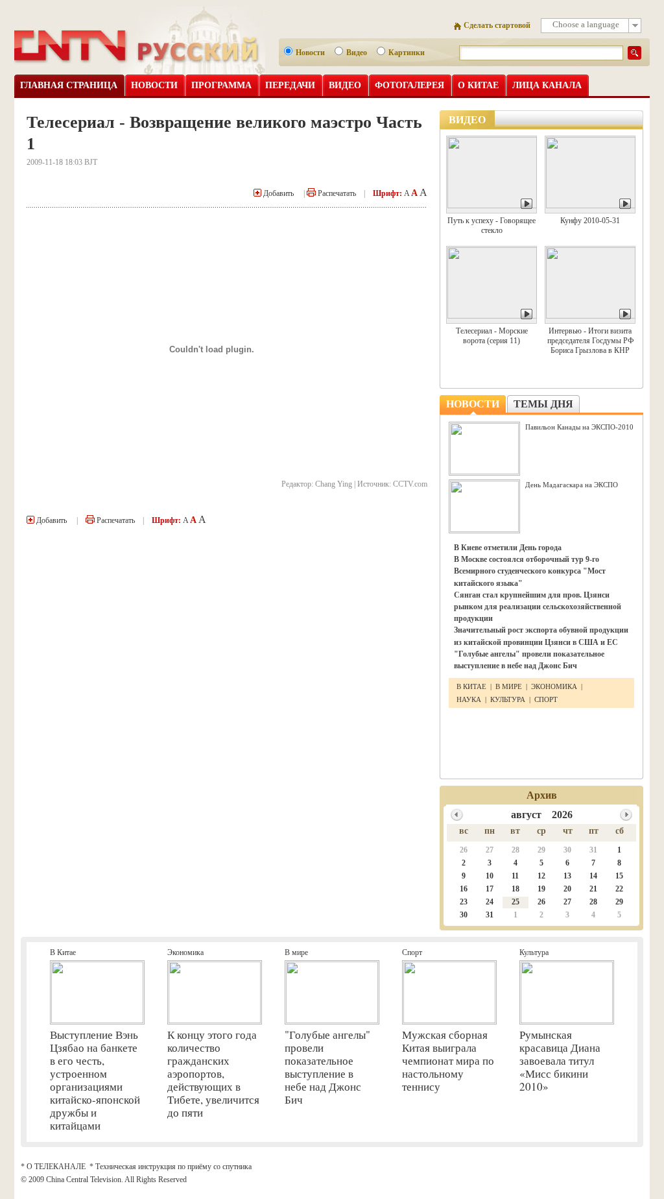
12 (541, 875)
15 (619, 875)
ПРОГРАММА (221, 85)
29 (541, 849)
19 (541, 888)
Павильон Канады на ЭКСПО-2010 (579, 427)
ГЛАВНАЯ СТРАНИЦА (68, 85)
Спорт (412, 952)
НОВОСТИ (154, 85)
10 (489, 875)
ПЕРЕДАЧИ (290, 85)
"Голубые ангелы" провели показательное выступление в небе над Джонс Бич (529, 659)
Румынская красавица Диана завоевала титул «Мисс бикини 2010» (559, 1060)
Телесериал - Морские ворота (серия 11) (492, 335)
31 (593, 849)
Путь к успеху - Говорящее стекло (491, 225)
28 (515, 849)
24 (489, 901)
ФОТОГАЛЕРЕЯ (409, 85)
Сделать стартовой (497, 25)
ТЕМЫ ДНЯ (543, 403)
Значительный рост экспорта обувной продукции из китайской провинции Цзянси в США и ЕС (541, 635)
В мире (296, 952)
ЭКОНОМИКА (554, 686)
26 (464, 849)
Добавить (277, 193)
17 (489, 888)
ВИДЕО (345, 85)
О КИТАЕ (478, 85)
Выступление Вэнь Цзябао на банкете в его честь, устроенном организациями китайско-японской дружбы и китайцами (95, 1080)
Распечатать (336, 193)
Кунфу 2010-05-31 (590, 220)
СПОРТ (546, 699)
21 (593, 888)
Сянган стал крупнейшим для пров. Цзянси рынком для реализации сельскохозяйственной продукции (537, 606)
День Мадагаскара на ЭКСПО (571, 485)
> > (626, 814)
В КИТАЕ (472, 686)
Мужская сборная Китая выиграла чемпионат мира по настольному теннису (448, 1060)
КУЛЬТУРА (507, 699)
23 (464, 901)
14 (593, 875)
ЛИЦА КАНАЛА (547, 85)
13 (567, 875)
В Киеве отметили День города (508, 547)
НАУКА (469, 699)
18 (515, 888)
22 (619, 888)
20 (567, 888)
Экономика (185, 952)
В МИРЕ (508, 686)
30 (567, 849)
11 (515, 875)
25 (515, 901)
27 (489, 849)
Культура (534, 952)
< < (457, 814)
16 (464, 888)
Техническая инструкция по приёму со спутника (173, 1166)
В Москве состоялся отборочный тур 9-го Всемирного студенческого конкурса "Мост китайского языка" (530, 571)
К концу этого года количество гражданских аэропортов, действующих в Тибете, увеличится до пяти (213, 1073)
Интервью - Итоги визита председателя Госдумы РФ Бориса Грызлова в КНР (590, 340)
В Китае (63, 952)
